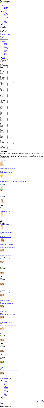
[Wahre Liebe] (7, 94)
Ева (0, 117)
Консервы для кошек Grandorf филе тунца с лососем (8, 258)
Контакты (3, 24)
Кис (1, 119)
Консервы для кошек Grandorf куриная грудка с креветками (9, 370)
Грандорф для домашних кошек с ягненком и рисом (7, 219)
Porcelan (1, 107)
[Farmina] (7, 67)
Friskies (1, 108)
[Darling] (7, 112)
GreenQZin (1, 88)
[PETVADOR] (7, 71)
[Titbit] (7, 109)
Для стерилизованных (3, 148)
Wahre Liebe (2, 94)
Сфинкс (1, 145)
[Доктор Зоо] (7, 132)
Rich (1, 115)
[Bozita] (7, 92)
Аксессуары (5, 9)
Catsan (1, 122)
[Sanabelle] (7, 95)
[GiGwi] (7, 127)
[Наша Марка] (7, 79)
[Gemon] (7, 97)
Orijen (1, 84)
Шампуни (1, 138)
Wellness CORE (2, 100)
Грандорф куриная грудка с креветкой (5, 378)
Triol (1, 128)
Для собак (3, 5)
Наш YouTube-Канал (3, 402)
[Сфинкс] (7, 145)
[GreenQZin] (7, 88)
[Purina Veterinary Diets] (7, 102)
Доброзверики (2, 77)
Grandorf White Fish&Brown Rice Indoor (6, 160)
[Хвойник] (7, 137)
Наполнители (6, 14)
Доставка (3, 23)
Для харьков (5, 19)
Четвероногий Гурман (2, 82)
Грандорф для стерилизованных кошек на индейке (7, 244)
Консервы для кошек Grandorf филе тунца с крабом (7, 269)
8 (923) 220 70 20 (41, 400)
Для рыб (5, 21)
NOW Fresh (2, 83)
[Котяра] (7, 133)
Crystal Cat (1, 96)
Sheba (1, 106)
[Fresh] (7, 124)
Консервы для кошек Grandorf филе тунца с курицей (8, 247)
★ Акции (3, 56)
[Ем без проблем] (7, 78)
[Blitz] (13, 66)
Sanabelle (1, 95)
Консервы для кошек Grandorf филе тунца (6, 303)
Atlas (1, 121)
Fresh (1, 124)
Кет (0, 118)
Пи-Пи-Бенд (2, 134)
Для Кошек (3, 11)
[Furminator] (7, 73)
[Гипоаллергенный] (7, 147)
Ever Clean (1, 123)
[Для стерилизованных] (7, 148)
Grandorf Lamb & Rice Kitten (4, 224)
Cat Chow (1, 101)
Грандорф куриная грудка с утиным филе (6, 344)
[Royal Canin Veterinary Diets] (7, 65)
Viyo (1, 72)
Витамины (5, 44)
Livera (1, 70)
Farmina (1, 67)
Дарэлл (1, 131)
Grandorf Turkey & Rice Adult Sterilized (5, 237)
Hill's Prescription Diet (3, 87)
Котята (1, 140)
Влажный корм (6, 7)
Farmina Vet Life (2, 68)
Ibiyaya (1, 113)
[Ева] (7, 117)
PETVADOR (2, 71)
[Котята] (7, 140)
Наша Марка (2, 79)
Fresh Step (1, 125)
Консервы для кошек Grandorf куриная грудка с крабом (8, 314)
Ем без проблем (2, 78)
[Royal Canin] (7, 64)
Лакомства (5, 8)
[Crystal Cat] (7, 96)
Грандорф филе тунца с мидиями (5, 300)
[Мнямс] (7, 91)
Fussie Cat (1, 126)
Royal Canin (2, 64)
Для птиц (5, 20)
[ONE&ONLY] (7, 90)
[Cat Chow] (7, 101)
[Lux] (7, 114)
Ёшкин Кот (2, 129)
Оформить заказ (1, 38)
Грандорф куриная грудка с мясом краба (6, 322)
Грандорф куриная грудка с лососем (5, 333)
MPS (1, 99)
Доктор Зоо (2, 132)
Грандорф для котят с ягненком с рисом (6, 232)
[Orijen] (7, 84)
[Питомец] (7, 135)
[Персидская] (7, 144)
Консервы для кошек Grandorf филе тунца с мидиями (8, 292)
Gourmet (1, 105)
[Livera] (7, 70)
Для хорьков (5, 53)
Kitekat (1, 111)
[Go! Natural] (7, 86)
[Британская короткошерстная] (7, 142)
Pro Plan (1, 75)
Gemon (1, 97)
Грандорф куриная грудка (4, 367)
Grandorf (1, 69)
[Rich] (7, 115)
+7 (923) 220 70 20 (11, 1)
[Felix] (7, 103)
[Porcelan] (7, 107)
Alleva (8, 82)
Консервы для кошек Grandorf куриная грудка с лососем (8, 325)
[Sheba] (7, 106)
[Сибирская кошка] (7, 80)
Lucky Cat (1, 89)
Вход (1, 3)
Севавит (1, 120)
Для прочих (4, 18)
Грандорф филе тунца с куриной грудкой (6, 255)
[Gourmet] (7, 105)
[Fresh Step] (7, 125)
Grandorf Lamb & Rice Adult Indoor (5, 211)
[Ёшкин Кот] (7, 129)
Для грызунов (6, 22)
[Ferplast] (7, 76)
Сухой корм (5, 6)
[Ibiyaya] (7, 113)
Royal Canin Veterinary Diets (3, 66)
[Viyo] (7, 72)
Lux (0, 114)
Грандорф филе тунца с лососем (5, 266)
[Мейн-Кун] (13, 143)
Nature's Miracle (2, 93)
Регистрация (2, 32)
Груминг (1, 130)
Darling (1, 112)
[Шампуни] (7, 138)
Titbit (1, 109)
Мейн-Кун (8, 143)
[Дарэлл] (7, 131)
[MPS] (7, 99)
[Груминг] (7, 130)
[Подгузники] (7, 136)
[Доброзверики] (7, 77)
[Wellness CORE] (7, 100)
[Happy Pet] (7, 98)
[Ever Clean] (7, 123)
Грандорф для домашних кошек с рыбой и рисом (7, 168)
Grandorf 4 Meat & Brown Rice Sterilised (6, 172)
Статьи (3, 398)
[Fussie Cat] (7, 126)
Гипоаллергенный (3, 147)
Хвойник (1, 137)
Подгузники (2, 136)
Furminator (1, 73)
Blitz (7, 66)
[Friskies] (7, 108)
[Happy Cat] (7, 104)
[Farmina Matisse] (7, 85)
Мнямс (1, 91)
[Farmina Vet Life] (7, 68)
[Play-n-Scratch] (7, 74)
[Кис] (7, 119)
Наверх (1, 407)
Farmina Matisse (2, 85)
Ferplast (1, 76)
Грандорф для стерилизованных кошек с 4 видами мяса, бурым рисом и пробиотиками (13, 181)
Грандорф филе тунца (3, 311)
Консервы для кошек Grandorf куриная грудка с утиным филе (9, 336)
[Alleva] (13, 82)
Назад (5, 12)
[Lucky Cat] (7, 89)
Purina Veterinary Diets (3, 102)
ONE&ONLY (2, 90)
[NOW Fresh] (7, 83)
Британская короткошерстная (2, 142)
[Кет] (7, 118)
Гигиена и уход (6, 10)
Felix (1, 103)
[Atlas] (7, 121)
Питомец (1, 135)
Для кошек (3, 46)
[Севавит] (7, 120)
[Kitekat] (7, 111)
